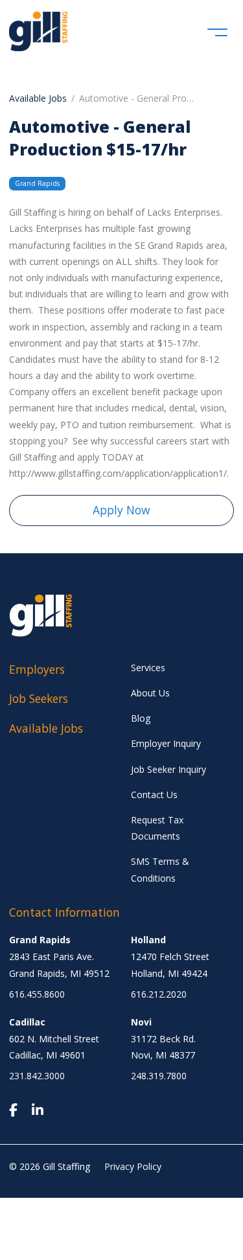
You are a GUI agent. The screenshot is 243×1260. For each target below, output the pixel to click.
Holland (148, 940)
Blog (140, 718)
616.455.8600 (37, 994)
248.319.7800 (159, 1076)
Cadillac (27, 1022)
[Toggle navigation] (217, 31)
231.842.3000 (37, 1076)
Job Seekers (38, 698)
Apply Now (121, 510)
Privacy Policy (132, 1166)
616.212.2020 (159, 994)
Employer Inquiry (166, 743)
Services (148, 667)
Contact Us (154, 794)
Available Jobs (38, 98)
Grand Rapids (40, 940)
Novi (141, 1022)
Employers (37, 669)
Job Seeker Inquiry (168, 769)
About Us (150, 693)
